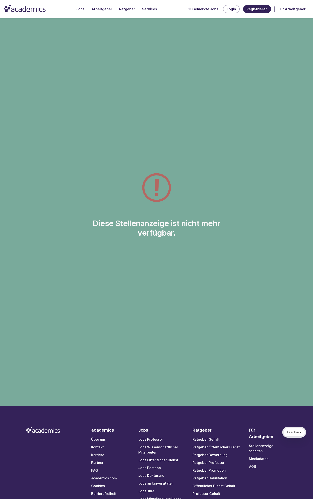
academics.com (104, 478)
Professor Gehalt (206, 493)
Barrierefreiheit (103, 493)
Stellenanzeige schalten (261, 448)
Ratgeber (127, 9)
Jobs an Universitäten (156, 483)
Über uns (98, 439)
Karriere (97, 455)
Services (149, 9)
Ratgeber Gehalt (206, 439)
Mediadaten (258, 459)
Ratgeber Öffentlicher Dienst (216, 447)
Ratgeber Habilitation (210, 478)
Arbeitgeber (101, 9)
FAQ (94, 470)
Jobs (80, 9)
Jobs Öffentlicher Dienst (158, 460)
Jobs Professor (150, 439)
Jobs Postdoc (149, 468)
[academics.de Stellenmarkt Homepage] (25, 8)
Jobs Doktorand (151, 475)
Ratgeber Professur (208, 462)
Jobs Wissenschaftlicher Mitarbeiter (158, 449)
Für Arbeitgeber (292, 9)
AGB (252, 466)
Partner (97, 462)
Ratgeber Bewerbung (210, 455)
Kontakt (97, 447)
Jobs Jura (146, 491)
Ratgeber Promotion (209, 470)
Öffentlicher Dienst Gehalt (214, 486)
